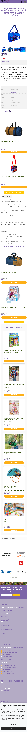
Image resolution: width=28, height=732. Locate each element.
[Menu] (25, 1)
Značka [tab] (10, 196)
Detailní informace (4, 111)
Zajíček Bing (13, 92)
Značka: (14, 19)
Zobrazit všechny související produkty (14, 192)
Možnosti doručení (5, 61)
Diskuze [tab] (6, 196)
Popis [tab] (3, 196)
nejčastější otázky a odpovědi (17, 647)
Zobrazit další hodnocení (22, 541)
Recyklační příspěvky (5, 635)
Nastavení (13, 724)
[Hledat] (18, 1)
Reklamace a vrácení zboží (6, 631)
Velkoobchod (3, 633)
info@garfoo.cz (22, 607)
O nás (2, 627)
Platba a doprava (4, 623)
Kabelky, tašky (14, 86)
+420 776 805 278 (4, 616)
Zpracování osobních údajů (6, 629)
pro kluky (13, 94)
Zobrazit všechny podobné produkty (14, 321)
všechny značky (14, 577)
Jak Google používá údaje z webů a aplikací (11, 721)
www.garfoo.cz (6, 690)
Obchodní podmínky (5, 625)
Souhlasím (13, 728)
